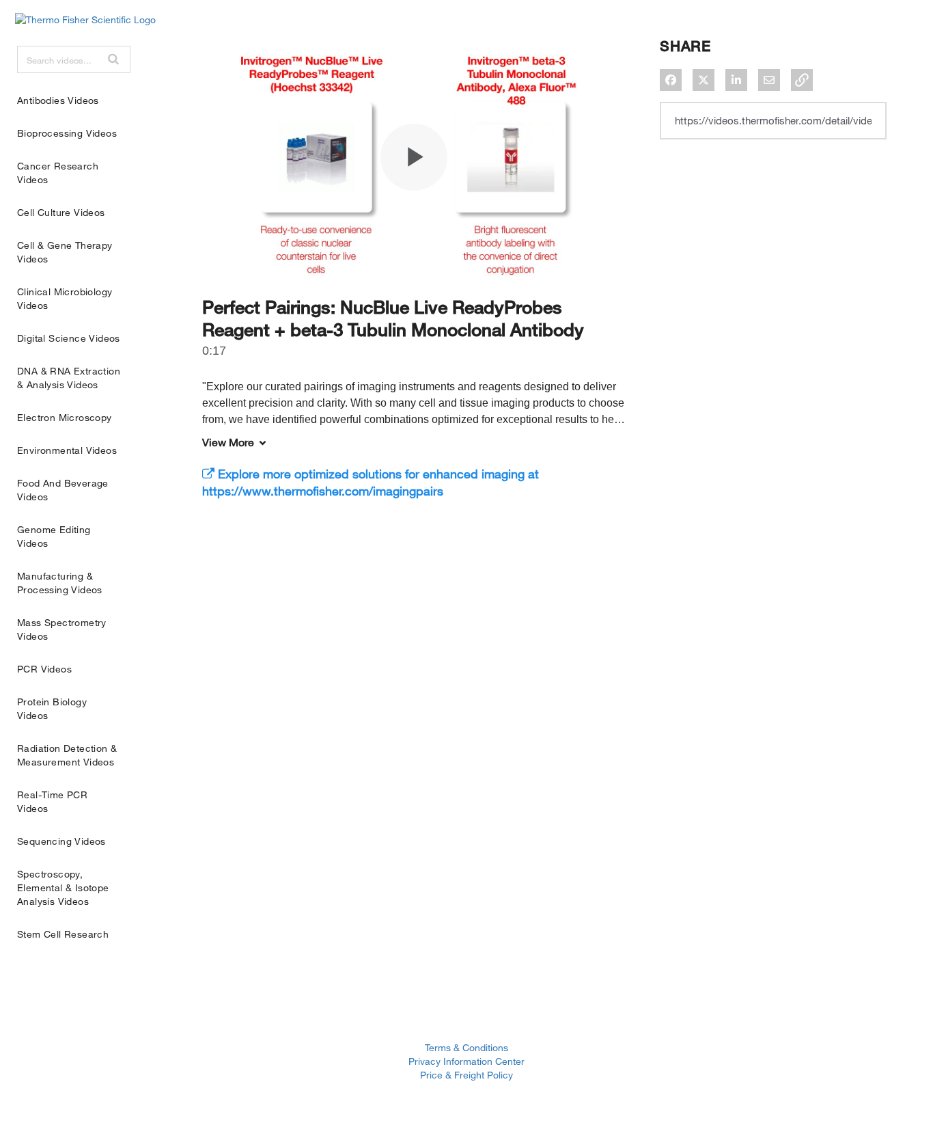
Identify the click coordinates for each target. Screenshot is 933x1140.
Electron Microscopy (64, 417)
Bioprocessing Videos (67, 133)
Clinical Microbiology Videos (64, 298)
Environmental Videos (67, 450)
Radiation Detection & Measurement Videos (67, 755)
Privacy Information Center (466, 1061)
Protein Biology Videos (52, 708)
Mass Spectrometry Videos (62, 629)
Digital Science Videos (68, 338)
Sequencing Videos (61, 841)
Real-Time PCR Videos (52, 801)
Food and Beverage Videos (63, 489)
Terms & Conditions (466, 1047)
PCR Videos (44, 669)
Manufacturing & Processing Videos (59, 582)
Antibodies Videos (58, 100)
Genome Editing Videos (54, 536)
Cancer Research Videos (57, 172)
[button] (113, 58)
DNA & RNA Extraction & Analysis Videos (68, 377)
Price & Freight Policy (466, 1075)
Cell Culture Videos (61, 212)
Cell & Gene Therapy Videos (65, 251)
